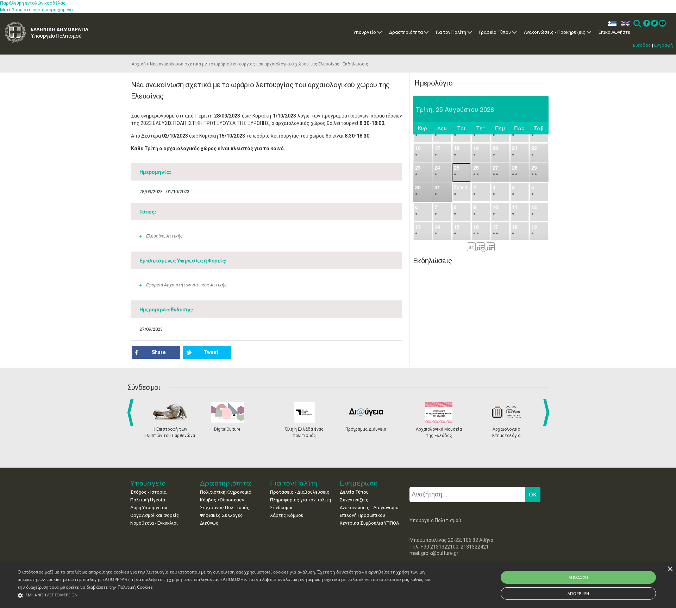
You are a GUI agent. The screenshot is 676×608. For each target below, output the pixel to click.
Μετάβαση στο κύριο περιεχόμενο (36, 9)
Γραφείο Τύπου (495, 32)
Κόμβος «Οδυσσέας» (222, 499)
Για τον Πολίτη (451, 32)
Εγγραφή (663, 45)
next (547, 412)
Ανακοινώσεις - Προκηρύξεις (555, 32)
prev (131, 412)
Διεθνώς (209, 523)
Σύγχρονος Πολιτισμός (225, 507)
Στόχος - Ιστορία (148, 492)
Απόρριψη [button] (578, 593)
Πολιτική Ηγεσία (147, 499)
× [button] (669, 569)
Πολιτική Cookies (135, 587)
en (623, 23)
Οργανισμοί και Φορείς (154, 515)
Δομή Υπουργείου (148, 507)
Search (637, 23)
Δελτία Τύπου (354, 492)
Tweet (211, 352)
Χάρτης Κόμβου (286, 515)
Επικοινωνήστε (614, 32)
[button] (226, 595)
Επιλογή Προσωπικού (362, 515)
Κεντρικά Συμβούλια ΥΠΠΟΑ (369, 523)
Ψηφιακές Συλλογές (221, 515)
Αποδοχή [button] (578, 577)
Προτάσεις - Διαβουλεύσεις (300, 492)
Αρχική (139, 64)
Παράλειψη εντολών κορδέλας (33, 3)
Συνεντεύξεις (354, 499)
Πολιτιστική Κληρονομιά (225, 492)
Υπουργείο (364, 32)
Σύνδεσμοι (281, 507)
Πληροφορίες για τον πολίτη (300, 499)
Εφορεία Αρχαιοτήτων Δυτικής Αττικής (186, 284)
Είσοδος (642, 45)
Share (158, 352)
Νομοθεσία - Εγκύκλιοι (154, 523)
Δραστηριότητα (406, 32)
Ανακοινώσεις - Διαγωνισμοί (370, 507)
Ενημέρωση (359, 483)
